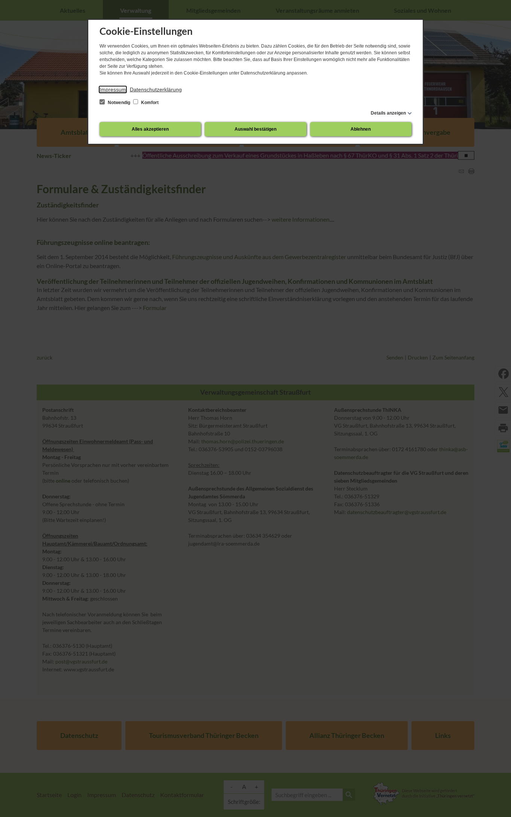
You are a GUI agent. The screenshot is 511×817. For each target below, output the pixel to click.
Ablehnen (361, 129)
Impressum (113, 89)
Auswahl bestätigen (255, 129)
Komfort (149, 102)
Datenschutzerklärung (156, 89)
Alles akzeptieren (150, 129)
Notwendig (119, 102)
